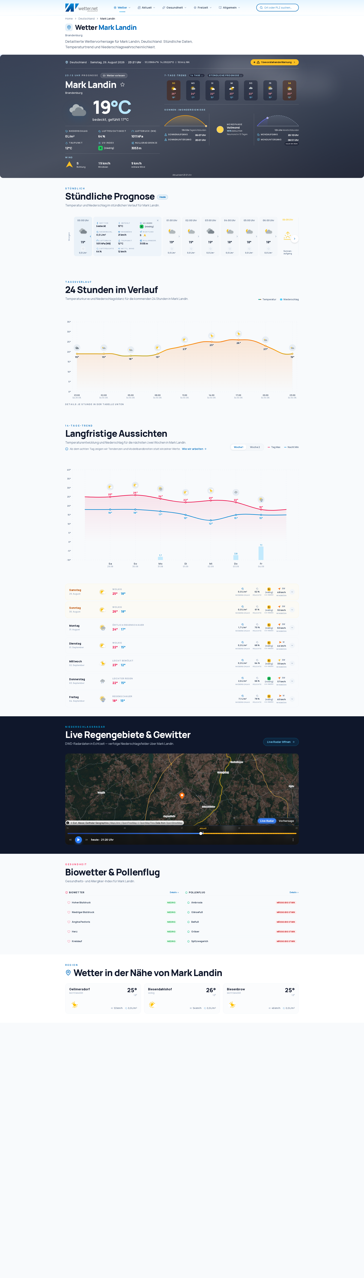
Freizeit (203, 7)
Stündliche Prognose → (225, 75)
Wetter (122, 7)
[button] (83, 236)
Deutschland (86, 18)
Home (69, 18)
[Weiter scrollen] (294, 239)
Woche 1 (238, 447)
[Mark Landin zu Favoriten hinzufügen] (122, 84)
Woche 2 (255, 447)
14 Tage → (197, 75)
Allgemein (230, 7)
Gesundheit (174, 7)
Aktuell (147, 7)
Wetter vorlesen (116, 75)
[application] (182, 354)
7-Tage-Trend (175, 75)
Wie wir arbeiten (192, 449)
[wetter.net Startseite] (81, 7)
